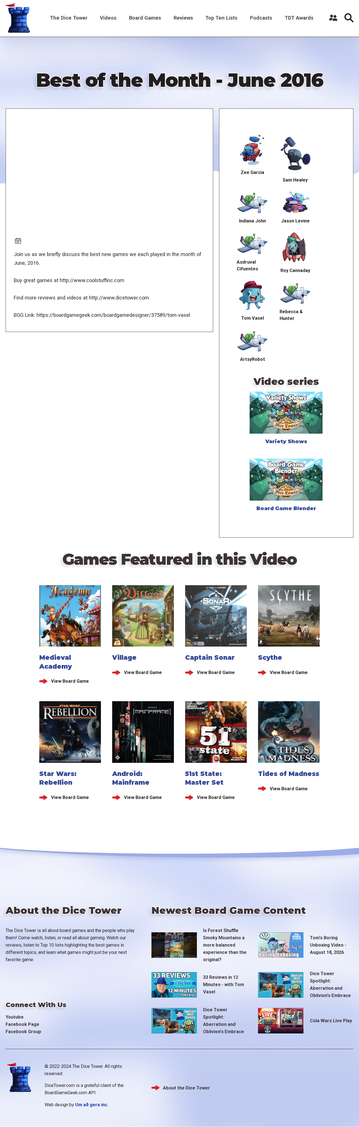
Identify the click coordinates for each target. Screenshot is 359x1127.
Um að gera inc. (91, 1104)
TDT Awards (299, 18)
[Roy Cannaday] (295, 247)
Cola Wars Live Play (331, 1020)
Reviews (183, 18)
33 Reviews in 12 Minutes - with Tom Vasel (223, 984)
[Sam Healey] (295, 153)
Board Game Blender (286, 508)
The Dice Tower (69, 18)
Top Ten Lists (221, 18)
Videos (108, 18)
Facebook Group (23, 1031)
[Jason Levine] (295, 201)
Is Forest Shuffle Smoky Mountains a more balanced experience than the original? (225, 945)
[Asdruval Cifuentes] (252, 242)
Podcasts (261, 18)
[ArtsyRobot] (252, 340)
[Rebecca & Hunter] (295, 292)
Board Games (145, 18)
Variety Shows (286, 441)
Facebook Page (22, 1024)
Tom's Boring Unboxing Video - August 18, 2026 (328, 945)
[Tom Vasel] (252, 296)
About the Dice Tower (186, 1088)
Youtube (15, 1017)
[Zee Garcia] (252, 150)
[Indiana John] (252, 201)
